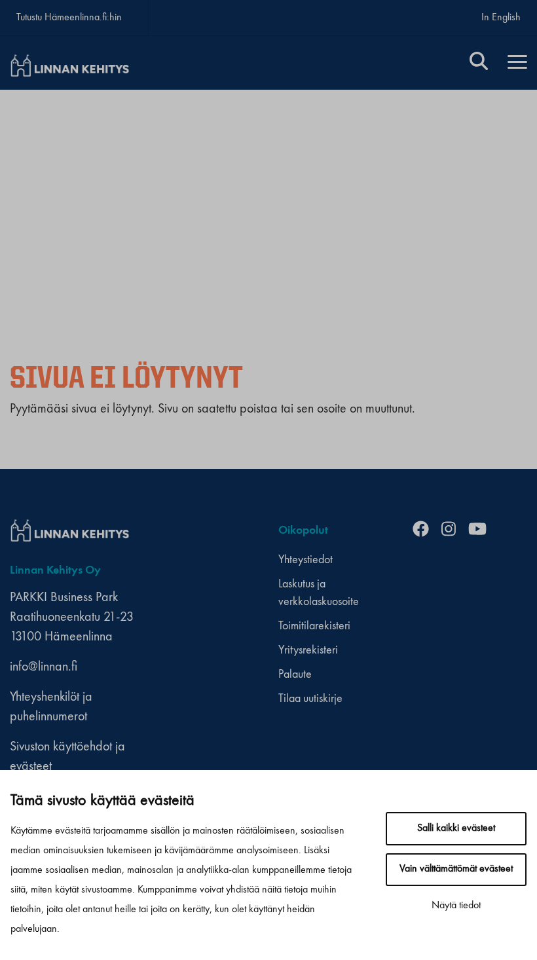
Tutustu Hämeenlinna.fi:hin (69, 17)
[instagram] (453, 531)
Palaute (295, 674)
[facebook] (426, 531)
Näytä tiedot (456, 905)
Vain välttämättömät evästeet (456, 869)
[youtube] (482, 531)
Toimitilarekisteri (314, 626)
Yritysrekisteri (308, 650)
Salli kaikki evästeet (456, 828)
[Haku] (479, 63)
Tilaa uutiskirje (310, 699)
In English (501, 17)
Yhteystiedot (305, 560)
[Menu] (517, 63)
